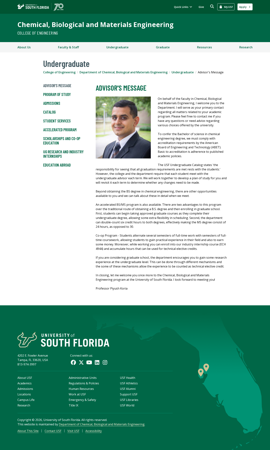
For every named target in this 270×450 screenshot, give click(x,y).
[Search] (212, 6)
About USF (24, 378)
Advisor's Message (57, 85)
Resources (204, 47)
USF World (127, 405)
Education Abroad (57, 165)
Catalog (49, 112)
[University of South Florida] (63, 339)
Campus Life (26, 400)
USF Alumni (128, 389)
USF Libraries (129, 400)
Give (201, 7)
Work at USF (77, 394)
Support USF (128, 394)
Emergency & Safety (82, 400)
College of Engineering (37, 32)
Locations (24, 394)
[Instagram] (105, 362)
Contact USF (53, 431)
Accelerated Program (60, 129)
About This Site (28, 431)
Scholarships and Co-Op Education (61, 140)
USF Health (127, 378)
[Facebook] (73, 362)
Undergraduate (117, 47)
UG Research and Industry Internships (63, 153)
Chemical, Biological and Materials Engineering (95, 24)
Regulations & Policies (84, 383)
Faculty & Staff (68, 47)
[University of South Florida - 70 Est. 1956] (40, 7)
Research (246, 47)
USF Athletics (129, 383)
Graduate (163, 47)
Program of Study (57, 94)
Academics (24, 383)
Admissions (51, 103)
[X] (81, 362)
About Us (24, 47)
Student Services (57, 121)
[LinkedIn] (97, 362)
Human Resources (81, 389)
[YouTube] (89, 362)
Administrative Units (83, 378)
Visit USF (73, 431)
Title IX (73, 405)
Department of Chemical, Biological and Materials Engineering (124, 72)
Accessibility (93, 431)
